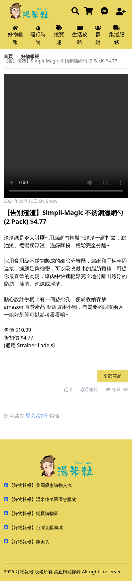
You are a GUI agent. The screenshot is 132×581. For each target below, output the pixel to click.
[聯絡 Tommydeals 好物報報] (106, 11)
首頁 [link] (8, 56)
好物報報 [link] (30, 56)
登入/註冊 (37, 415)
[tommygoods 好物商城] (89, 11)
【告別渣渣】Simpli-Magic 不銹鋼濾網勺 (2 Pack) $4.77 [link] (60, 61)
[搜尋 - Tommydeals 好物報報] (75, 11)
